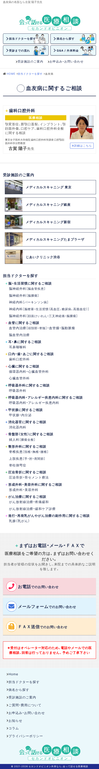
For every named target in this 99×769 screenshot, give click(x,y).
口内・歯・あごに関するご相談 (31, 353)
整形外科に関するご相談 (27, 446)
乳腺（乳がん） (19, 520)
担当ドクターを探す (22, 38)
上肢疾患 (27, 458)
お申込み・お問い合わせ (67, 61)
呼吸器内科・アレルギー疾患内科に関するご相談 (45, 397)
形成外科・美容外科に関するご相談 (35, 484)
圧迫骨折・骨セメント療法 (29, 477)
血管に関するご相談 (23, 322)
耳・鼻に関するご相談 (24, 341)
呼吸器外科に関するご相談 (29, 385)
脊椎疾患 (29, 451)
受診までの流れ (19, 50)
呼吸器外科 (17, 390)
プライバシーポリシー (26, 735)
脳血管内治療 (19, 334)
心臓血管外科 (19, 378)
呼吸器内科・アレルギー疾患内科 (34, 402)
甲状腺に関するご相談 (25, 409)
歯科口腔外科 (19, 359)
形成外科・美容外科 (23, 489)
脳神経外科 (27, 288)
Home (13, 674)
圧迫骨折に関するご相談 (27, 472)
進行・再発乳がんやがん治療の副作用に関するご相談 (49, 515)
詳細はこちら (83, 145)
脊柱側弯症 (17, 465)
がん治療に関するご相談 (27, 496)
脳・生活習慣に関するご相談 (30, 283)
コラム (14, 728)
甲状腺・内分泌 (20, 415)
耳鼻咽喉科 (17, 347)
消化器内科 (17, 427)
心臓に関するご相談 (23, 366)
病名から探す (66, 38)
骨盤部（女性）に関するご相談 (30, 434)
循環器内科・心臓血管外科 (29, 371)
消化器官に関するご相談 (27, 421)
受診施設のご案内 (30, 61)
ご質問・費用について (25, 705)
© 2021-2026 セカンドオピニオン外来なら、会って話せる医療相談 (49, 766)
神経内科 (29, 302)
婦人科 (22, 439)
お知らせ (15, 720)
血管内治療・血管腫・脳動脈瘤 (42, 328)
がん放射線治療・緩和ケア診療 (32, 508)
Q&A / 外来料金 (68, 50)
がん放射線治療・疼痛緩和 (29, 501)
